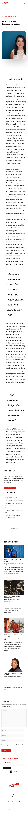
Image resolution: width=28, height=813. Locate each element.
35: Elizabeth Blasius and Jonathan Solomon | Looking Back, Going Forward (13, 505)
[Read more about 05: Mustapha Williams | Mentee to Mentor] (14, 625)
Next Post (14, 532)
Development (19, 563)
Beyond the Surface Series (10, 563)
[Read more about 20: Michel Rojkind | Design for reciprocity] (14, 587)
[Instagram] (16, 801)
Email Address (7, 762)
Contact (14, 796)
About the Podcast (9, 487)
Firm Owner (6, 564)
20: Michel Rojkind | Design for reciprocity (12, 597)
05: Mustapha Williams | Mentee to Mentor (13, 635)
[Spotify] (12, 801)
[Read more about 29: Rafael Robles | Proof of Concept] (14, 551)
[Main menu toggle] (24, 3)
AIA (17, 638)
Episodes (14, 792)
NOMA (5, 639)
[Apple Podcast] (8, 801)
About (14, 794)
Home (14, 790)
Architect (19, 599)
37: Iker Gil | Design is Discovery (13, 497)
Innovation (12, 564)
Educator (6, 601)
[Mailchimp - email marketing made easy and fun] (14, 772)
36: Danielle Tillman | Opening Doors (14, 500)
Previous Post (14, 528)
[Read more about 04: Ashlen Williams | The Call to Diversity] (14, 664)
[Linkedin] (19, 801)
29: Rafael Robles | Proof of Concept (12, 560)
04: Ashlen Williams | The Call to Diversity (13, 674)
